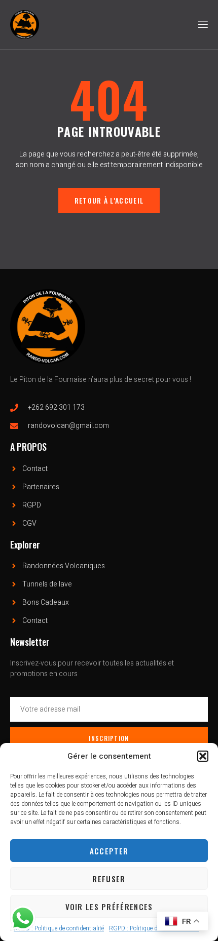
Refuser (108, 878)
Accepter (109, 850)
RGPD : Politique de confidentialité (59, 928)
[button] (203, 756)
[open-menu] (202, 24)
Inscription (109, 738)
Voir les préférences (109, 906)
